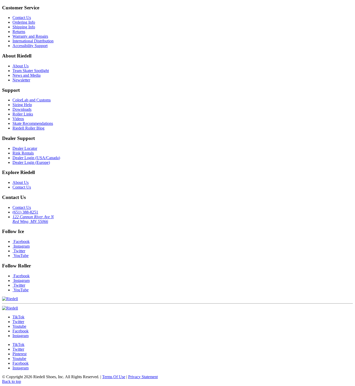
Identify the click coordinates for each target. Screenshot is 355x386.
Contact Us (21, 17)
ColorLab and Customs (31, 100)
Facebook (21, 241)
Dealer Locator (24, 148)
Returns (18, 31)
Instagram (21, 246)
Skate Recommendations (32, 123)
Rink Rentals (23, 153)
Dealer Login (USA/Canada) (36, 158)
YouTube (20, 255)
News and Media (26, 75)
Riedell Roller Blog (28, 128)
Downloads (21, 109)
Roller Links (22, 114)
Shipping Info (23, 27)
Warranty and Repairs (30, 36)
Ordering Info (23, 22)
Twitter (18, 251)
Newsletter (21, 80)
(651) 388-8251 (25, 212)
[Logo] (10, 308)
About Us (20, 66)
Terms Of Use (113, 377)
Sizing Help (22, 104)
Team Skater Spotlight (30, 70)
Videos (18, 119)
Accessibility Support (30, 45)
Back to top (11, 381)
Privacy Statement (143, 377)
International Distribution (33, 41)
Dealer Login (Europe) (31, 162)
